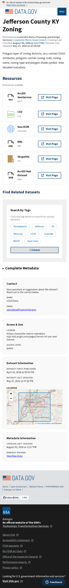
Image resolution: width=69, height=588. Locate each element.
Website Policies (36, 486)
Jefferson (39, 226)
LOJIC (33, 233)
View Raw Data (14, 455)
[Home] (21, 11)
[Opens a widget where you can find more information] (54, 582)
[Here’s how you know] (34, 4)
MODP (16, 241)
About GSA (9, 535)
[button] (11, 393)
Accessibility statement (16, 540)
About (5, 486)
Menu (62, 11)
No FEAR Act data (13, 551)
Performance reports (15, 562)
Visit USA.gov (11, 581)
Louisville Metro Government (30, 39)
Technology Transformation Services (26, 526)
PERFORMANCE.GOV (55, 486)
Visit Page (52, 97)
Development (20, 226)
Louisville (48, 233)
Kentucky (18, 233)
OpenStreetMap (44, 423)
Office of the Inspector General (20, 556)
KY (53, 226)
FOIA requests (11, 545)
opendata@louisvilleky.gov (21, 309)
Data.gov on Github (12, 489)
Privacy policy (11, 567)
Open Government (18, 486)
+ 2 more (34, 250)
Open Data (32, 241)
